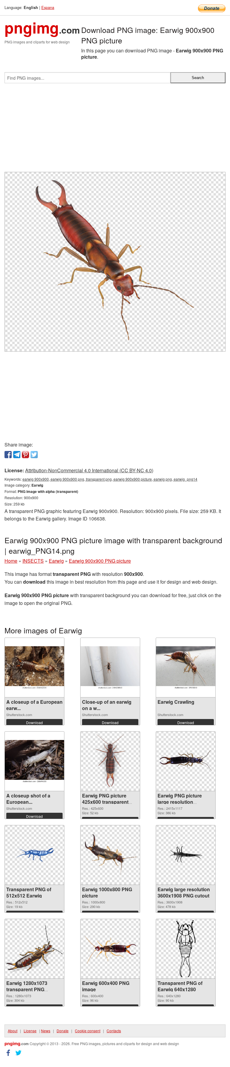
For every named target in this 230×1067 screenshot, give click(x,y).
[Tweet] (34, 454)
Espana (47, 7)
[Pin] (25, 454)
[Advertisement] (115, 130)
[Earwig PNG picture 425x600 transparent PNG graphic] (110, 761)
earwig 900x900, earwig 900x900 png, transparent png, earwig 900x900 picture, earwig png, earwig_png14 (109, 479)
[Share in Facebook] (8, 454)
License (30, 1030)
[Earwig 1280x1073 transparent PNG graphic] (34, 948)
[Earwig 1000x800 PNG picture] (110, 855)
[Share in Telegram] (16, 454)
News (45, 1030)
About (12, 1030)
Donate (63, 1030)
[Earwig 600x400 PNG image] (110, 949)
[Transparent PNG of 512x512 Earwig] (34, 855)
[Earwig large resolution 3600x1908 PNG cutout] (186, 855)
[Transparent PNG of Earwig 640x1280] (186, 948)
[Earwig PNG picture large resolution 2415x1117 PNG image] (186, 761)
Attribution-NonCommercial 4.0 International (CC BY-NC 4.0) (89, 470)
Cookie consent (87, 1030)
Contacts (114, 1030)
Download (34, 722)
